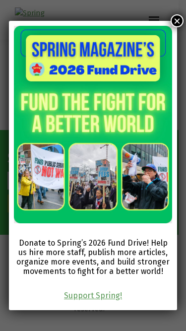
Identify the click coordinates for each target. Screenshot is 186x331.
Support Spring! (93, 295)
